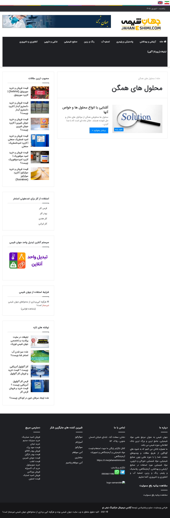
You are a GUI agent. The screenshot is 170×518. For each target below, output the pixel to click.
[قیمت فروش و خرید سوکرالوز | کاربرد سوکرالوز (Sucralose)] (40, 173)
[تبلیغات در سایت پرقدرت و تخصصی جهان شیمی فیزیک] (40, 341)
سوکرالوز (79, 437)
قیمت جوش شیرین (31, 458)
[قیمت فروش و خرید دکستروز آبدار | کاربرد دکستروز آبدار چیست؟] (40, 107)
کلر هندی (43, 218)
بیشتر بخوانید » (99, 130)
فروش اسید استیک (31, 475)
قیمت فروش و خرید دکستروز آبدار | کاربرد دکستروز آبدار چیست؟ (18, 108)
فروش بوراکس (33, 472)
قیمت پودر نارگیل (32, 454)
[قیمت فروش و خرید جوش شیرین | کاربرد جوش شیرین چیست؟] (40, 124)
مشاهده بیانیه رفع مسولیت (155, 495)
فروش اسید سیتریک (31, 437)
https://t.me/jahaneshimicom (111, 460)
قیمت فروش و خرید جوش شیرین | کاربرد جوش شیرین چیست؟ (18, 125)
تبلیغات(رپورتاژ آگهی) (156, 51)
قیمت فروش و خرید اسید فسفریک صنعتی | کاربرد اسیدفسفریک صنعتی (18, 141)
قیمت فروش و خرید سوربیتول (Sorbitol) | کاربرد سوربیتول (18, 91)
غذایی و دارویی (50, 41)
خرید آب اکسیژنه (32, 468)
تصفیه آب (105, 41)
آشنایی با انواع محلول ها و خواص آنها (85, 110)
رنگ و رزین (89, 41)
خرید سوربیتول (33, 465)
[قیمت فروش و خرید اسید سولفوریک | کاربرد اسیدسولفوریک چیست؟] (40, 157)
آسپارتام (79, 442)
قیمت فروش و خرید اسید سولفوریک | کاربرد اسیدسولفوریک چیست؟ (18, 158)
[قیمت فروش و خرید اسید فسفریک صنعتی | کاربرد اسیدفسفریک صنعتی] (40, 140)
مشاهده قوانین (28, 309)
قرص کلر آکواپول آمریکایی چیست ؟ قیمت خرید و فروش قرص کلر (18, 387)
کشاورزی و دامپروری (28, 41)
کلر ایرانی (43, 224)
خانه (162, 41)
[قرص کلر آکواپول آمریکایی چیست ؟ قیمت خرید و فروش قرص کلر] (40, 386)
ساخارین (79, 457)
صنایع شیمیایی (70, 41)
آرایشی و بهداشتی (148, 41)
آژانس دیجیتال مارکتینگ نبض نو (116, 507)
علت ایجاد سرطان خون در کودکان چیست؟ (29, 398)
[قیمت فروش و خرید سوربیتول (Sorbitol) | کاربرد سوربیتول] (40, 92)
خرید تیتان (35, 444)
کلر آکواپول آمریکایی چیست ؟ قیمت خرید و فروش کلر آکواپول (18, 370)
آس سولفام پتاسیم (74, 462)
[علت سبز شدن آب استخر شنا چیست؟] (40, 356)
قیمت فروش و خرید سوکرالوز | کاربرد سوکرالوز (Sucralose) (18, 174)
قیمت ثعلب (35, 461)
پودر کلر (43, 213)
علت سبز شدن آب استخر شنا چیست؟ (19, 353)
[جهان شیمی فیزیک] (142, 24)
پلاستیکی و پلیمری (124, 41)
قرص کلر (43, 208)
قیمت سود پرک (33, 447)
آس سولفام (77, 452)
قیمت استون (34, 479)
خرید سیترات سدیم (31, 440)
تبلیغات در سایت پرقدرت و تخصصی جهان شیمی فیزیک (19, 340)
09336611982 (108, 474)
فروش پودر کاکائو (32, 451)
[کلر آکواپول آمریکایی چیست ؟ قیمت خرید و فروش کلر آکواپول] (40, 371)
